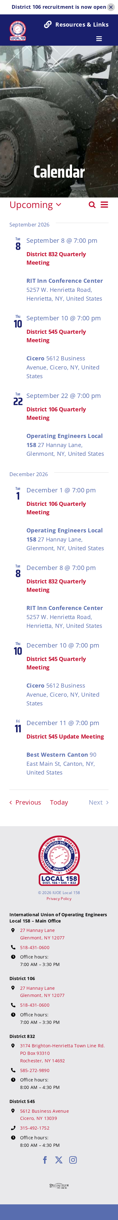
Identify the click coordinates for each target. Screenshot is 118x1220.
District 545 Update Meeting (65, 736)
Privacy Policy (59, 898)
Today (59, 802)
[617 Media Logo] (59, 1186)
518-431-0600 (34, 947)
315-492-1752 (34, 1128)
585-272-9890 (34, 1070)
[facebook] (45, 1160)
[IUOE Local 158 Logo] (59, 838)
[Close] (111, 7)
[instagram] (73, 1160)
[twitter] (59, 1160)
